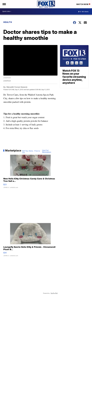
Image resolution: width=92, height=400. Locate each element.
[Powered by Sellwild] (54, 293)
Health (7, 22)
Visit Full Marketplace (46, 151)
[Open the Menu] (4, 4)
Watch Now (82, 4)
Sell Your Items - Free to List (31, 152)
